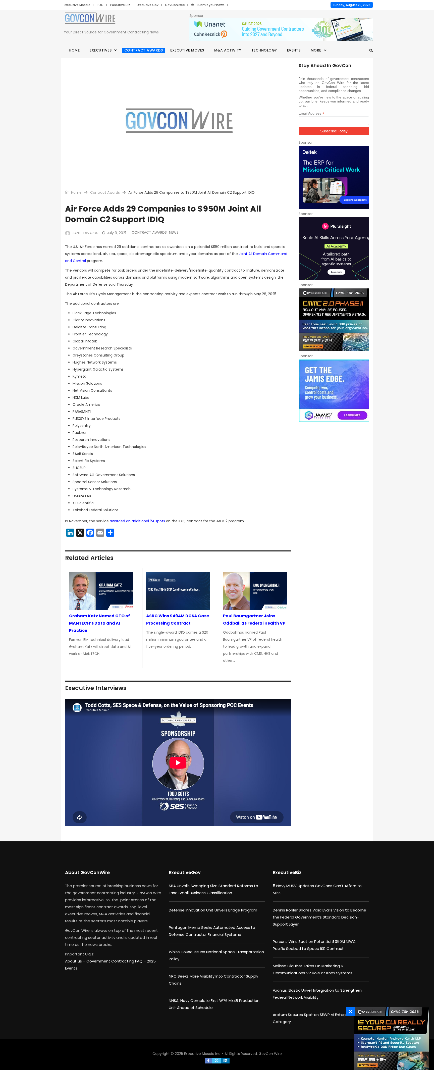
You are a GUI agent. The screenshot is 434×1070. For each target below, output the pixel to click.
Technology (264, 50)
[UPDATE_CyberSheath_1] (390, 1038)
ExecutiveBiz (287, 872)
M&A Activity (227, 50)
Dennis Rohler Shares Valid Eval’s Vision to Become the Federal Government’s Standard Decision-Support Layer (319, 917)
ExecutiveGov (185, 872)
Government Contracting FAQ (114, 961)
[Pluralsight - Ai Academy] (334, 248)
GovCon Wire (270, 1053)
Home (74, 50)
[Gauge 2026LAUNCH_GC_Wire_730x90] (281, 29)
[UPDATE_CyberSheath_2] (334, 319)
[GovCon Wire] (90, 19)
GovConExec (175, 5)
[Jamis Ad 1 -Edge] (334, 391)
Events (294, 50)
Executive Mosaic (77, 5)
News (174, 232)
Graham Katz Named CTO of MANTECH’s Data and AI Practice (99, 623)
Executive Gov (147, 5)
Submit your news (211, 5)
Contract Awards (143, 50)
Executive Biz (120, 5)
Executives (101, 50)
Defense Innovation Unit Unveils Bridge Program (213, 910)
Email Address (311, 113)
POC (100, 5)
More (316, 50)
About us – (75, 961)
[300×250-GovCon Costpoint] (334, 177)
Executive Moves (187, 50)
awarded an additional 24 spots (137, 521)
